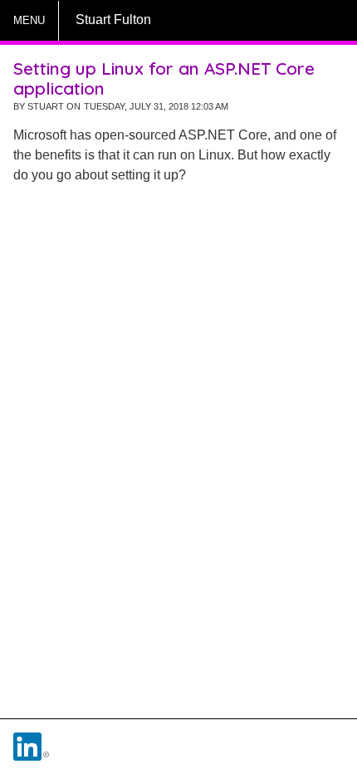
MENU (29, 20)
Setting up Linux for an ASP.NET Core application (164, 78)
